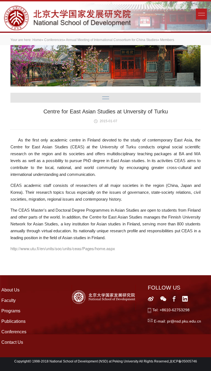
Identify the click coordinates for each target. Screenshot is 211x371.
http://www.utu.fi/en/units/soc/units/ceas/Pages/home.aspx (62, 248)
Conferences (53, 40)
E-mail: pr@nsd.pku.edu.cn (177, 321)
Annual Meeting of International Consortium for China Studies (111, 40)
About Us (10, 290)
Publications (13, 321)
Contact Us (12, 342)
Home (36, 40)
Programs (10, 311)
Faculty (8, 300)
